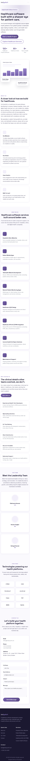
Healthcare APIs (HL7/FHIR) (22, 738)
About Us (3, 730)
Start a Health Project (10, 36)
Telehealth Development (21, 735)
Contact (3, 738)
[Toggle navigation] (28, 2)
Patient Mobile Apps (20, 733)
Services (3, 733)
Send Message (11, 699)
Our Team (3, 735)
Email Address (6, 672)
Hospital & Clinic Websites (22, 730)
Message (5, 685)
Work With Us (6, 395)
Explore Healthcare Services (12, 41)
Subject (5, 678)
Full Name (5, 665)
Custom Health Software (21, 740)
